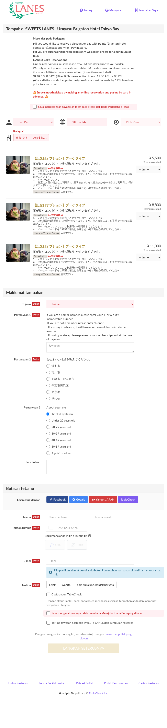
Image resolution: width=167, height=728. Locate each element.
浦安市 (56, 366)
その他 (56, 398)
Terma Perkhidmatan (52, 683)
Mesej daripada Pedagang (49, 38)
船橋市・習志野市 (63, 379)
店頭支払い (39, 137)
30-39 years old (61, 433)
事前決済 (21, 137)
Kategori (18, 131)
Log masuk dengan (28, 500)
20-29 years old (61, 427)
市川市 (56, 372)
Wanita (66, 584)
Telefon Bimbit (25, 527)
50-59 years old (61, 446)
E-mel (31, 560)
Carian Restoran (148, 683)
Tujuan (30, 304)
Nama (31, 517)
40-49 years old (61, 440)
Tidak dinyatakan (62, 414)
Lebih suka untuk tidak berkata (95, 584)
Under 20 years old (63, 420)
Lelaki (52, 584)
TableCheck (128, 499)
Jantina (30, 585)
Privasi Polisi (84, 683)
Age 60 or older (61, 453)
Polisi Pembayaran (116, 683)
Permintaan (32, 462)
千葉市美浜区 (60, 385)
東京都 (56, 392)
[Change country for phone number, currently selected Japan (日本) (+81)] (52, 527)
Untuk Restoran (18, 683)
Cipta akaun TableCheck (67, 594)
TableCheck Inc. (98, 693)
